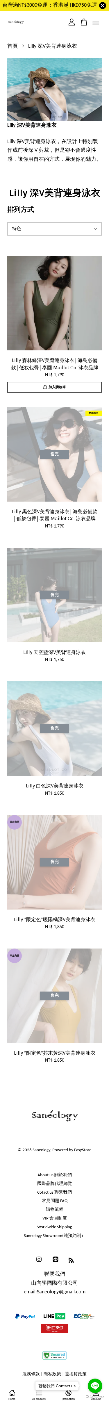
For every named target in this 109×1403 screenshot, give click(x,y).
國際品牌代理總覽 (54, 1184)
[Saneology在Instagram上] (39, 1262)
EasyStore (82, 1150)
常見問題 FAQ (54, 1201)
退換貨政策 (76, 1374)
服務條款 (31, 1374)
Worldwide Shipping (54, 1227)
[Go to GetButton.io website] (95, 1397)
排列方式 (20, 209)
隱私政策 (52, 1374)
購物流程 (54, 1210)
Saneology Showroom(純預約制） (54, 1236)
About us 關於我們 (54, 1175)
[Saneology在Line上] (55, 1262)
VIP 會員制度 (54, 1218)
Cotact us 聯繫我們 (54, 1192)
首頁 (12, 46)
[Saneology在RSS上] (71, 1261)
